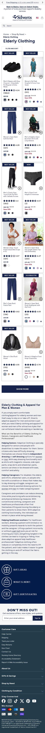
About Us (6, 668)
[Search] (4, 25)
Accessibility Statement (11, 659)
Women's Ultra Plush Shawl (10, 357)
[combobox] (22, 26)
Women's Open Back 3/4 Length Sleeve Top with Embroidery (33, 249)
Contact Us (6, 652)
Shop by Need (8, 683)
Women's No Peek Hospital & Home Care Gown (32, 83)
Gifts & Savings (9, 676)
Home (6, 34)
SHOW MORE (22, 389)
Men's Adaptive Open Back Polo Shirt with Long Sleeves (32, 138)
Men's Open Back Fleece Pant (9, 304)
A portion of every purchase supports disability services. (22, 9)
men (6, 459)
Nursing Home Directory (11, 655)
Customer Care (9, 629)
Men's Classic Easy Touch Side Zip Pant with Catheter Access (10, 194)
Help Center (6, 634)
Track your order (8, 641)
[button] (3, 18)
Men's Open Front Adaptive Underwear (32, 193)
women (38, 456)
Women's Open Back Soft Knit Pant (10, 138)
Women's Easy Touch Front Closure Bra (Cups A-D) (11, 249)
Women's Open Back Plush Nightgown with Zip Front (32, 305)
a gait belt (16, 531)
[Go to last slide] (2, 2)
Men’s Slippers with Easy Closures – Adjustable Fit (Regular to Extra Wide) (11, 84)
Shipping (5, 638)
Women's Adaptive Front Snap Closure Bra (33, 357)
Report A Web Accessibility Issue (15, 662)
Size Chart (6, 648)
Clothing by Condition (12, 691)
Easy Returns (7, 645)
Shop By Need (18, 34)
